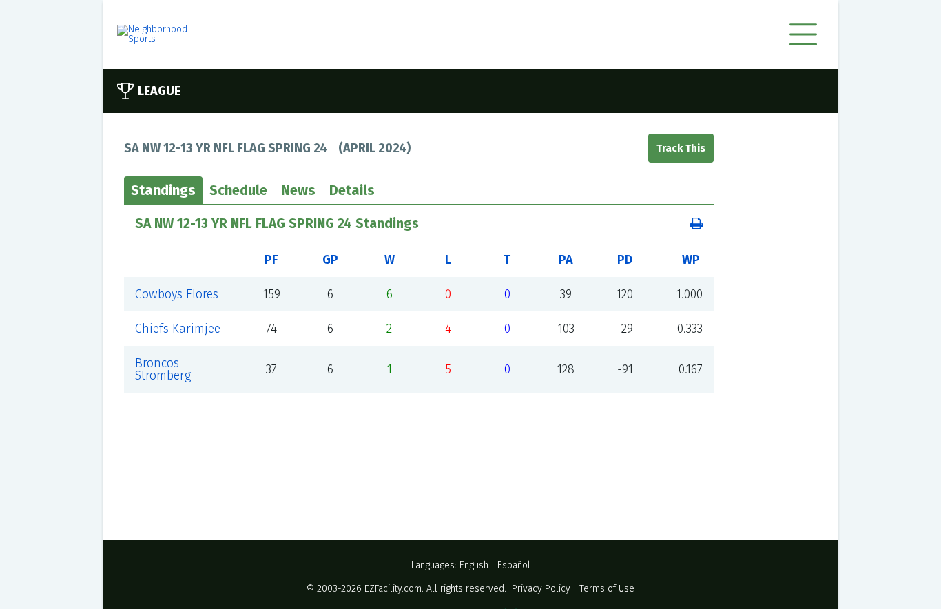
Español (513, 565)
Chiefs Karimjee (177, 328)
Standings (163, 190)
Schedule (238, 190)
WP (691, 259)
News (298, 190)
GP (330, 259)
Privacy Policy (541, 589)
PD (624, 259)
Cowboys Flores (176, 294)
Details (352, 190)
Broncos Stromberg (163, 369)
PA (566, 259)
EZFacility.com (393, 589)
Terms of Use (606, 589)
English (473, 565)
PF (271, 259)
